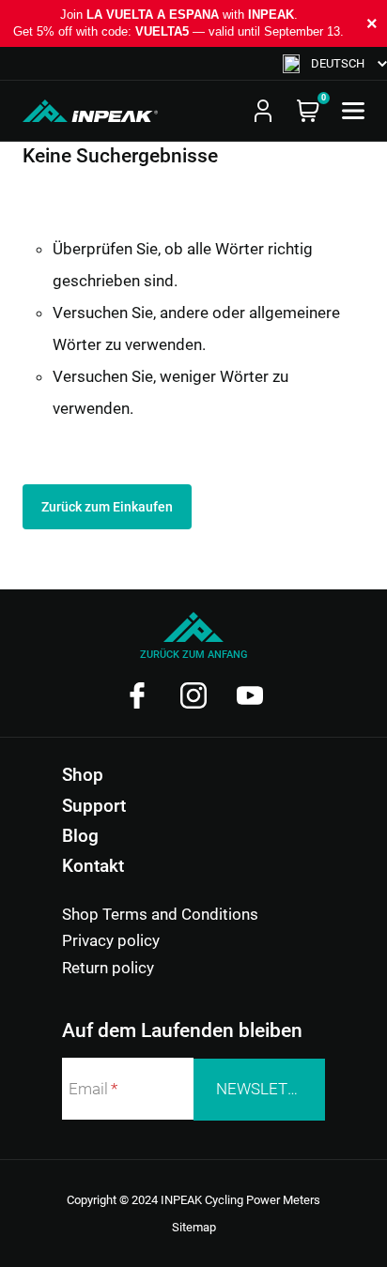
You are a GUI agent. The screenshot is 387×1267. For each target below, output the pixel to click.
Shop (82, 775)
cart (308, 110)
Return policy (108, 967)
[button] (335, 63)
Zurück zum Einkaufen (107, 506)
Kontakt (93, 866)
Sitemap (194, 1227)
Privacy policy (111, 940)
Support (94, 806)
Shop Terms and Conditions (160, 914)
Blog (80, 836)
